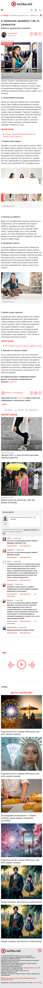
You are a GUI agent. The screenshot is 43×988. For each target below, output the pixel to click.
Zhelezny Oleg (12, 627)
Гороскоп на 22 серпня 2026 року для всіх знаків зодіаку (20, 732)
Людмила (10, 550)
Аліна (9, 538)
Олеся (9, 561)
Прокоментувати (12, 546)
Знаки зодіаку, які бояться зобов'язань (21, 901)
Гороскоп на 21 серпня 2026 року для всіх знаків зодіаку (20, 774)
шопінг (10, 410)
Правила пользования (7, 978)
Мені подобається (25, 546)
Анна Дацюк (12, 33)
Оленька (10, 584)
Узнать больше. (37, 982)
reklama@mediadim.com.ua (30, 968)
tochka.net (12, 382)
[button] (36, 10)
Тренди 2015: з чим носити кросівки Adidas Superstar (20, 456)
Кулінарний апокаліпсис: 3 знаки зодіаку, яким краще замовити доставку (18, 818)
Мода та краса (7, 44)
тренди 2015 (33, 410)
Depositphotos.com (7, 77)
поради (20, 410)
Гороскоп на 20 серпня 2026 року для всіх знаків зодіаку (20, 861)
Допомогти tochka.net (20, 15)
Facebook (21, 398)
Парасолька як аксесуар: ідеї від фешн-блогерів (18, 501)
